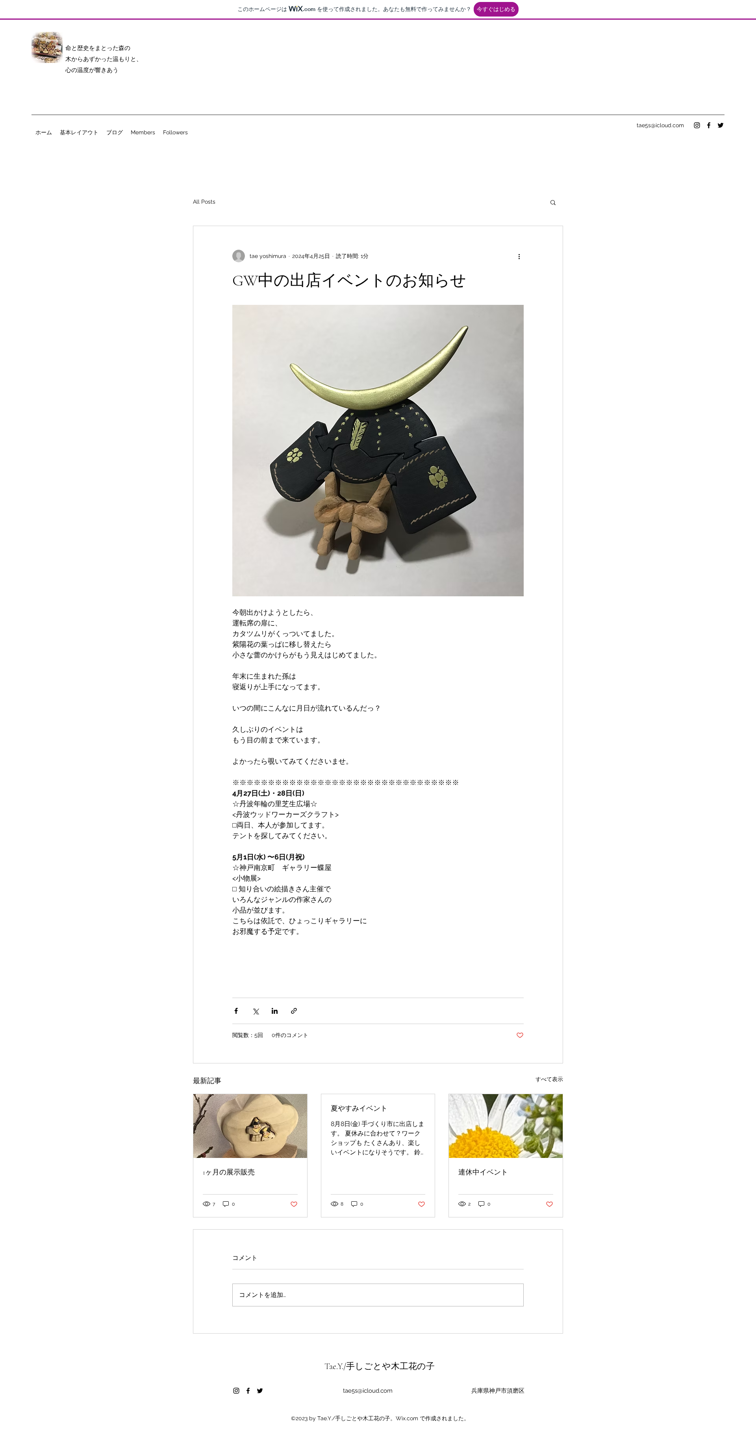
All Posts (204, 202)
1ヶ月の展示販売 (229, 1172)
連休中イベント (483, 1172)
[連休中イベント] (506, 1126)
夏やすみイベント (359, 1108)
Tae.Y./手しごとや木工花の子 (379, 1366)
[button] (553, 202)
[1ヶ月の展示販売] (250, 1126)
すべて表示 (549, 1079)
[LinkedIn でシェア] (274, 1011)
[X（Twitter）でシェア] (255, 1011)
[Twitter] (720, 125)
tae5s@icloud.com (660, 125)
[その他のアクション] (519, 256)
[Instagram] (697, 125)
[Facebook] (709, 125)
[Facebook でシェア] (236, 1011)
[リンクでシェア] (294, 1011)
